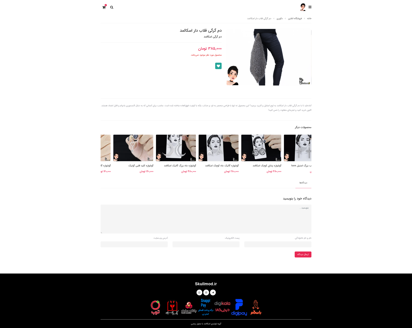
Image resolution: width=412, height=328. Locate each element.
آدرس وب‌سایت (161, 238)
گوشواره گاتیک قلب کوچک (127, 166)
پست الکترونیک (232, 238)
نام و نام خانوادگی (303, 238)
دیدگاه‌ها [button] (303, 182)
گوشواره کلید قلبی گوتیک (170, 166)
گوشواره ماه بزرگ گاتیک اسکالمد (210, 166)
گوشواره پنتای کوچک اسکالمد (297, 166)
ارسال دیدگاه (303, 254)
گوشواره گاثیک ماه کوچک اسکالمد (252, 166)
